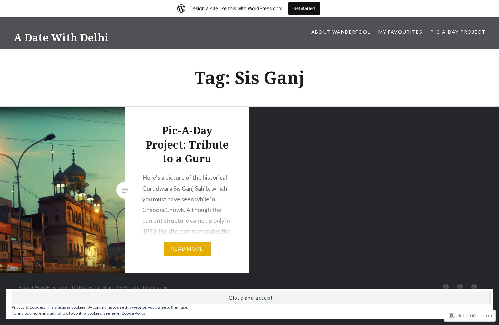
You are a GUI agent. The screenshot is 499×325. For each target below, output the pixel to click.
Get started (304, 8)
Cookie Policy (133, 313)
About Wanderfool (340, 32)
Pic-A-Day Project (457, 32)
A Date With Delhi (61, 38)
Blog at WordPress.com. (44, 287)
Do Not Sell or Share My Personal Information (120, 287)
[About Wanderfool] (446, 287)
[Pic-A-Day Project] (473, 287)
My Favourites (400, 32)
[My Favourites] (460, 287)
